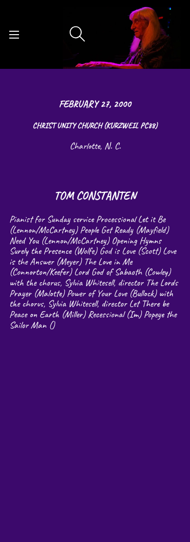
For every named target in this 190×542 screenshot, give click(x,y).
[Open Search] (77, 34)
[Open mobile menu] (14, 35)
